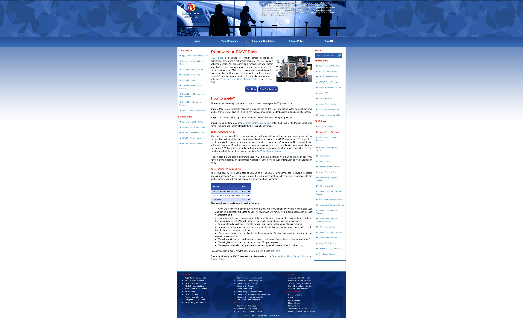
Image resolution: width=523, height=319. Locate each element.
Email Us (329, 41)
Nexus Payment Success (329, 172)
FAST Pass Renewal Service (331, 199)
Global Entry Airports (191, 75)
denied (296, 157)
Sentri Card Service (327, 254)
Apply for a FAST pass (328, 126)
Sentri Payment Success (329, 167)
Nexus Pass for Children (329, 77)
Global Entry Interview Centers (190, 87)
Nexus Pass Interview (328, 104)
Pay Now (251, 89)
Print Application (268, 89)
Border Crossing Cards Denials (327, 148)
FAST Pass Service (327, 227)
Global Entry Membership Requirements (191, 95)
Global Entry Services (328, 238)
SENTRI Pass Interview (192, 144)
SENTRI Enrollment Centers (194, 138)
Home (197, 41)
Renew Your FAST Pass (329, 132)
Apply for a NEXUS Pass (329, 66)
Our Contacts (324, 161)
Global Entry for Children (192, 69)
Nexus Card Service (327, 243)
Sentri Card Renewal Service (331, 249)
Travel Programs (229, 41)
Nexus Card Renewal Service (331, 205)
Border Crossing (295, 295)
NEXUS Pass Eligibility (328, 82)
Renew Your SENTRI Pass (193, 127)
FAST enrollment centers (269, 151)
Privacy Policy (296, 41)
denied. (215, 76)
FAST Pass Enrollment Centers (327, 138)
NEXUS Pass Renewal (328, 71)
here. (278, 251)
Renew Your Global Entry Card (191, 62)
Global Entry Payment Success (326, 178)
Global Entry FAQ (189, 80)
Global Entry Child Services (330, 232)
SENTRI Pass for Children (193, 133)
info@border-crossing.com (258, 123)
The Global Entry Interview (193, 110)
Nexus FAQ (324, 93)
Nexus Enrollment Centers (330, 87)
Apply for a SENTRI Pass (193, 122)
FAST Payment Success (329, 186)
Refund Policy (218, 259)
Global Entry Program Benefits (190, 103)
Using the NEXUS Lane (329, 109)
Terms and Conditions (263, 41)
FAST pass (217, 58)
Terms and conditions (231, 79)
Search (318, 50)
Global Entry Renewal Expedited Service (326, 220)
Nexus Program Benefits (329, 115)
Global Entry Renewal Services (326, 211)
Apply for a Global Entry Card (194, 56)
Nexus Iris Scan (325, 98)
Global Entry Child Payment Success (329, 192)
